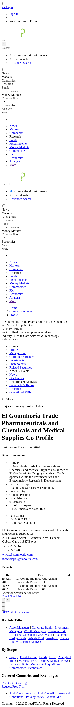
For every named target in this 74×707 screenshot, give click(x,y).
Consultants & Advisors (37, 634)
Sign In (14, 14)
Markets (14, 129)
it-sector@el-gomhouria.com (20, 559)
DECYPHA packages (15, 612)
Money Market (49, 660)
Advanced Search (20, 62)
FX (11, 154)
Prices (34, 660)
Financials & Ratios (21, 385)
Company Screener (21, 311)
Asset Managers (19, 627)
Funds (13, 140)
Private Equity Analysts (43, 638)
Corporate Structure (21, 356)
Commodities (17, 150)
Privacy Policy (35, 697)
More (12, 165)
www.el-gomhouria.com (17, 554)
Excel (52, 657)
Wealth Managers (35, 631)
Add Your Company (22, 693)
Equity (13, 657)
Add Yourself (45, 693)
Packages (7, 7)
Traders (64, 638)
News (13, 126)
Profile (13, 315)
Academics (61, 634)
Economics (35, 667)
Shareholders (17, 364)
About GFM (55, 697)
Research (15, 388)
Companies (16, 133)
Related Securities (20, 367)
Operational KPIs (20, 392)
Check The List (11, 596)
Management (17, 353)
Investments (16, 360)
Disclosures (16, 378)
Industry (14, 664)
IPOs (25, 664)
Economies (16, 157)
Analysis (14, 161)
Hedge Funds (17, 638)
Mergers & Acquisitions (45, 664)
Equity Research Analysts (25, 641)
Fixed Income (18, 143)
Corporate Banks (42, 627)
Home (13, 307)
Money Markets (19, 147)
